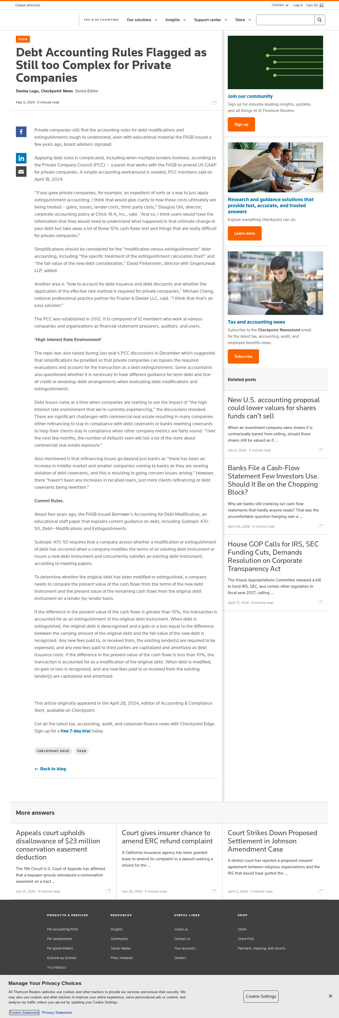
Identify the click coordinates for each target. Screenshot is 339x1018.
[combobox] (290, 20)
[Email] (21, 171)
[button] (143, 20)
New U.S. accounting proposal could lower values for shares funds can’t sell (274, 408)
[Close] (330, 996)
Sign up (241, 124)
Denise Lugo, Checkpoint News (44, 90)
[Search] (319, 20)
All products (56, 967)
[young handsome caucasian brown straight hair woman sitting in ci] (275, 283)
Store (242, 929)
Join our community (250, 96)
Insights (117, 929)
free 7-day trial (76, 731)
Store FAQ (246, 938)
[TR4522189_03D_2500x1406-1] (275, 62)
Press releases (122, 958)
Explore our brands (62, 958)
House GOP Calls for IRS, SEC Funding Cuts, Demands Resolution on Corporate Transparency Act (273, 556)
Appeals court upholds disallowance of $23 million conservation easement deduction (58, 845)
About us (181, 929)
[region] (169, 996)
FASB (23, 39)
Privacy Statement (56, 1013)
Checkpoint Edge (53, 751)
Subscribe (243, 356)
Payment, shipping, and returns (262, 948)
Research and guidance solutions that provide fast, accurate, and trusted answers (271, 205)
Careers (180, 958)
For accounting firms (62, 929)
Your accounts (184, 948)
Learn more (244, 233)
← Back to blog (50, 769)
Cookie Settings (261, 996)
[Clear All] (309, 20)
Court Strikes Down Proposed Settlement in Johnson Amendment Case (272, 841)
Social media (120, 948)
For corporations (59, 938)
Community (119, 938)
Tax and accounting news (256, 322)
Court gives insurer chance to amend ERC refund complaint (167, 836)
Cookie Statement (24, 1013)
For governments (60, 948)
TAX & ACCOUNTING (101, 19)
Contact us (182, 938)
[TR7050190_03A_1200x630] (275, 167)
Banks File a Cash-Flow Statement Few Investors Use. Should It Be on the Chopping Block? (273, 480)
